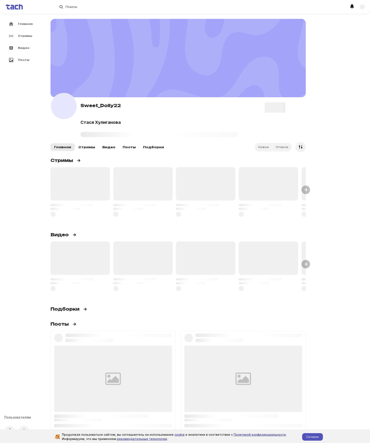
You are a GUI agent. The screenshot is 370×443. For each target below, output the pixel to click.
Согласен (312, 437)
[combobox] (178, 6)
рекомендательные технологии (142, 439)
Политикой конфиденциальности (260, 434)
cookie (180, 434)
